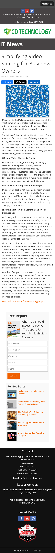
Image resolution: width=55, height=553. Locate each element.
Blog (23, 14)
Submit (13, 375)
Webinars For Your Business (40, 14)
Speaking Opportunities (28, 17)
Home (7, 14)
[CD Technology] (27, 31)
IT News (15, 14)
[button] (47, 3)
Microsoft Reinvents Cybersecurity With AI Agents (27, 489)
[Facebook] (23, 10)
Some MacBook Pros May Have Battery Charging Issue (31, 402)
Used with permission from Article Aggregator (24, 301)
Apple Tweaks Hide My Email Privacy (27, 499)
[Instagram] (32, 10)
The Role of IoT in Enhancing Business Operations (30, 413)
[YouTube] (27, 10)
